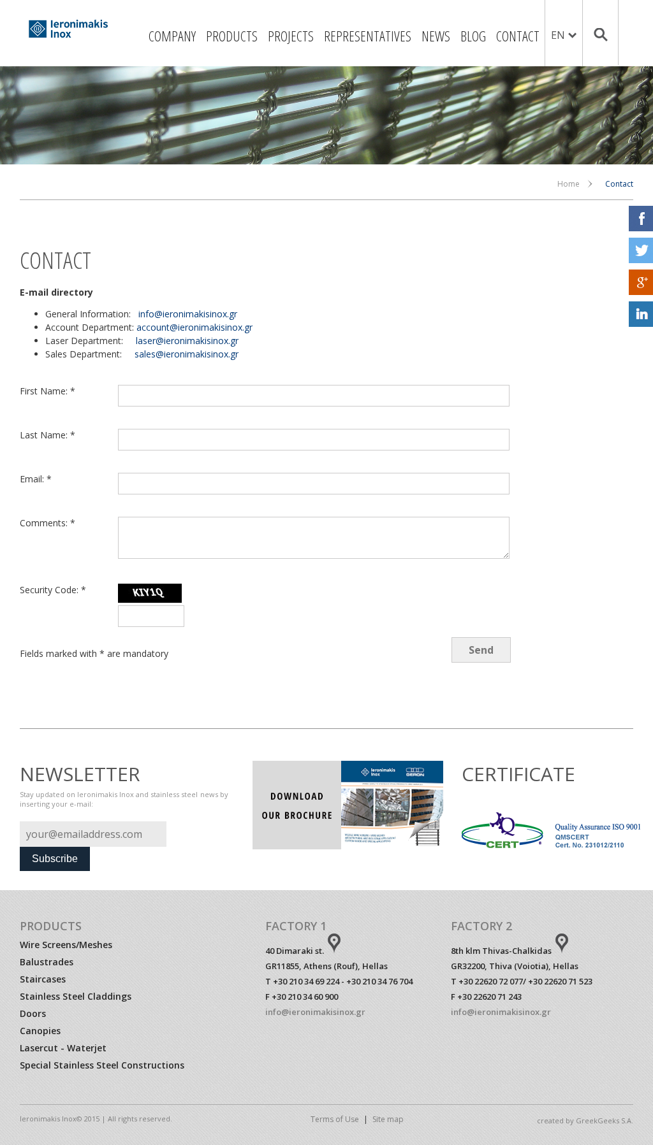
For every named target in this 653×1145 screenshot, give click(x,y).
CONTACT (517, 35)
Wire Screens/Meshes (66, 945)
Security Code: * (53, 590)
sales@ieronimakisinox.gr (186, 354)
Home (568, 183)
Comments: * (47, 523)
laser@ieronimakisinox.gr (187, 341)
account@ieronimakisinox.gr (194, 327)
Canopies (40, 1031)
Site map (388, 1119)
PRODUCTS (232, 35)
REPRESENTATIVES (367, 35)
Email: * (36, 479)
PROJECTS (291, 35)
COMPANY (172, 35)
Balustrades (46, 962)
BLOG (473, 35)
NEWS (436, 35)
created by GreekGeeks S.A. (585, 1120)
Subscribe (55, 858)
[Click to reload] (150, 593)
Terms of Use (335, 1119)
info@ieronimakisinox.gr (187, 314)
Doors (33, 1013)
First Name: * (47, 391)
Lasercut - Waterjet (63, 1048)
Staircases (43, 979)
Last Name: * (47, 435)
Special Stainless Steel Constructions (102, 1065)
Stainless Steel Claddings (75, 996)
